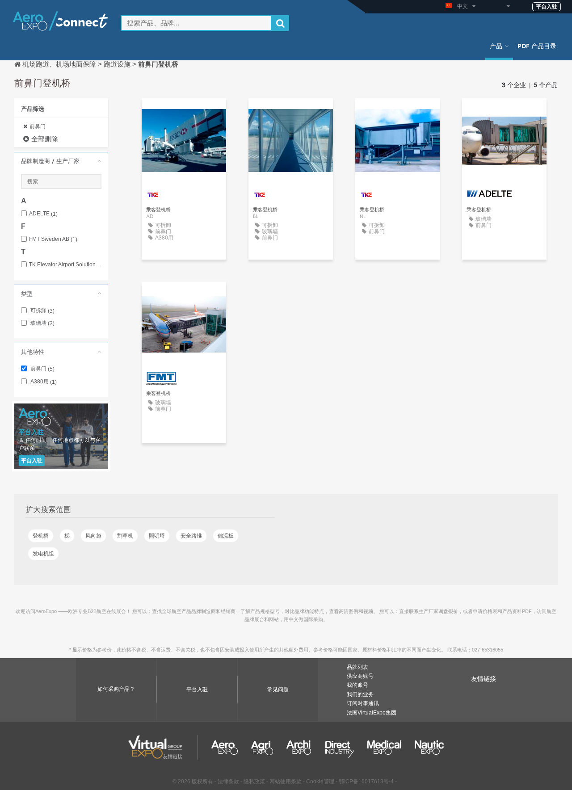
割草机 (125, 536)
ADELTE (43, 213)
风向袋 (93, 536)
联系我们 (184, 113)
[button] (61, 161)
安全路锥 (191, 536)
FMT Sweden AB (53, 239)
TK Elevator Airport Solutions (65, 264)
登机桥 (41, 536)
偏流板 (226, 536)
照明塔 (157, 536)
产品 (496, 46)
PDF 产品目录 (536, 46)
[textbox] (196, 23)
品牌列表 (357, 667)
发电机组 (43, 553)
